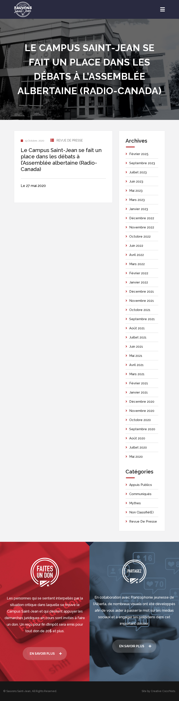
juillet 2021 (137, 337)
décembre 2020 (141, 402)
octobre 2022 (140, 236)
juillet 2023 (138, 172)
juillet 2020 (138, 447)
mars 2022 (137, 264)
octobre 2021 (139, 310)
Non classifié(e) (141, 512)
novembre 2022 (141, 227)
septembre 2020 (142, 429)
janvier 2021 (138, 392)
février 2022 (138, 273)
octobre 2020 (140, 420)
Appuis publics (140, 485)
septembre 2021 (142, 319)
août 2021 (137, 328)
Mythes (135, 503)
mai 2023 (136, 191)
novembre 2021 (141, 301)
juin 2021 (136, 347)
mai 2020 (136, 457)
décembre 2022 (141, 218)
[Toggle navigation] (162, 9)
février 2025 (138, 154)
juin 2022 (136, 246)
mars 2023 (137, 200)
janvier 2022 (138, 282)
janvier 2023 (138, 209)
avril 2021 (136, 365)
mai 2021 (135, 356)
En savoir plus (42, 653)
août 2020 (137, 438)
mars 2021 (137, 374)
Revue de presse (70, 140)
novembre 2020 (141, 411)
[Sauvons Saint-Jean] (23, 9)
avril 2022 (136, 255)
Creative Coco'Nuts (163, 691)
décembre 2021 (141, 292)
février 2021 (138, 383)
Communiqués (140, 494)
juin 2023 (136, 181)
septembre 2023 (142, 163)
